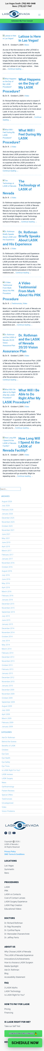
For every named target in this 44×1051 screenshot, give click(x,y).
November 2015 (8, 608)
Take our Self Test (12, 1026)
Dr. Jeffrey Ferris (11, 937)
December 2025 (8, 518)
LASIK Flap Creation (13, 905)
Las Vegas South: (20, 3)
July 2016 (6, 575)
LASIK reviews (7, 774)
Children (5, 750)
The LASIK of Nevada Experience (18, 955)
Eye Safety (6, 762)
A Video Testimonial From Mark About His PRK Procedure (22, 291)
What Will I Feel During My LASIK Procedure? (22, 136)
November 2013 (8, 661)
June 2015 (6, 620)
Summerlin (9, 869)
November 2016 (8, 563)
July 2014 (6, 641)
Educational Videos (12, 909)
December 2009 (8, 690)
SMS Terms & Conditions (14, 854)
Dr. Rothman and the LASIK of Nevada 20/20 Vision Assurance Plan (21, 343)
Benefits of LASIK (8, 746)
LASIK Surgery (7, 778)
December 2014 (8, 628)
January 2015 (7, 624)
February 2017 (7, 555)
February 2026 (7, 510)
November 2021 (8, 530)
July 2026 (6, 506)
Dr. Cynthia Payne (12, 930)
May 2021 (6, 538)
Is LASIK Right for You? (14, 995)
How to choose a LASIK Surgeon (18, 962)
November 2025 (8, 522)
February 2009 (7, 722)
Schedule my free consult (21, 1033)
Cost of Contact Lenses (14, 898)
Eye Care (5, 754)
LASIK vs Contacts (12, 894)
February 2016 (7, 596)
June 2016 (6, 579)
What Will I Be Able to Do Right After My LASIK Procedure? (21, 396)
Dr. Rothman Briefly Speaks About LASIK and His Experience (21, 238)
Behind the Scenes (9, 742)
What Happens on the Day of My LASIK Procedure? (22, 85)
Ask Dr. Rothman (8, 737)
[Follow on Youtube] (15, 833)
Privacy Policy (10, 851)
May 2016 (6, 583)
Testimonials (17, 303)
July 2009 (6, 710)
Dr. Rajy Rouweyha (12, 926)
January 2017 (7, 559)
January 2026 (7, 514)
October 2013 (7, 665)
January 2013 (7, 673)
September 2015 (8, 612)
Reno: (22, 6)
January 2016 (7, 600)
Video (27, 96)
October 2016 (7, 567)
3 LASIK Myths (10, 987)
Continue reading (16, 69)
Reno (6, 873)
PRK (6, 890)
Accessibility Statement (14, 977)
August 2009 (7, 706)
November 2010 (8, 682)
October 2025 (7, 526)
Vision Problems (8, 811)
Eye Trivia (5, 766)
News (27, 45)
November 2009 (8, 694)
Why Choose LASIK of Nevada (17, 951)
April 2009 (6, 714)
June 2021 (6, 534)
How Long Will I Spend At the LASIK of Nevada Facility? (21, 444)
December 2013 (8, 657)
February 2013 (7, 669)
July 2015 (6, 616)
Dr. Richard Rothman (13, 923)
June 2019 (6, 542)
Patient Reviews (8, 791)
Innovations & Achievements (17, 959)
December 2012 (8, 677)
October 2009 (7, 698)
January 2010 (7, 686)
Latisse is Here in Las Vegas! (30, 38)
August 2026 (7, 501)
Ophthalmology (8, 787)
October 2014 (7, 636)
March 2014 (6, 649)
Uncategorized (7, 803)
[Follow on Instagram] (9, 832)
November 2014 (8, 632)
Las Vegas (9, 865)
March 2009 (6, 718)
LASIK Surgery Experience (15, 901)
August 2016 (7, 571)
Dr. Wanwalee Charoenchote (16, 934)
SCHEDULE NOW (25, 1043)
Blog (6, 973)
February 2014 (7, 653)
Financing (8, 1012)
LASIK (7, 887)
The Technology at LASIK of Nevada (21, 187)
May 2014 (6, 645)
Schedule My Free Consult (22, 21)
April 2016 (6, 587)
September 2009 (8, 702)
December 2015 (8, 604)
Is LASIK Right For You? (11, 770)
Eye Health (6, 758)
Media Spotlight (11, 966)
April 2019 (6, 546)
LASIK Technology (12, 991)
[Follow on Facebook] (5, 833)
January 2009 (7, 727)
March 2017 (6, 551)
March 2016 (6, 591)
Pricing (7, 1009)
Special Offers (7, 795)
